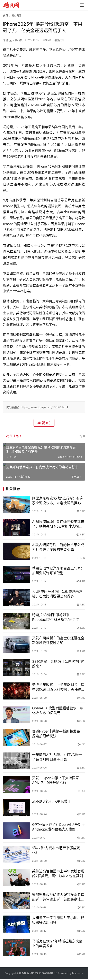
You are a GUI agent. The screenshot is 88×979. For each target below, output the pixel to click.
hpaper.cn (77, 973)
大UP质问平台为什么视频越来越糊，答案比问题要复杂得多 (57, 593)
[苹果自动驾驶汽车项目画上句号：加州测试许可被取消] (16, 574)
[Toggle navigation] (81, 5)
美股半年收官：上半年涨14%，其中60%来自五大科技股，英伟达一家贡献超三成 (58, 687)
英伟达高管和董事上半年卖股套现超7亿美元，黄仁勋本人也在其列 (58, 873)
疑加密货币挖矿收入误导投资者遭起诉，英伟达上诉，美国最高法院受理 (58, 897)
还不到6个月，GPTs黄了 (51, 801)
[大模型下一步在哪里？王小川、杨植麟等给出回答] (16, 924)
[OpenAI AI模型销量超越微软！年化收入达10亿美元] (16, 714)
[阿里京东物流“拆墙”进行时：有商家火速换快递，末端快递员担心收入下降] (16, 504)
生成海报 (15, 436)
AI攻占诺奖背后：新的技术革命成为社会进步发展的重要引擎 (58, 547)
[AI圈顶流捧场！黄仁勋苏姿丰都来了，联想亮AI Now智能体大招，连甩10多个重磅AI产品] (16, 527)
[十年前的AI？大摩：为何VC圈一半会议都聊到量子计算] (16, 761)
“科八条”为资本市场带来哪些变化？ (56, 850)
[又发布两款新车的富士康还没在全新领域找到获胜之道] (16, 644)
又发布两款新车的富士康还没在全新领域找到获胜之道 (58, 640)
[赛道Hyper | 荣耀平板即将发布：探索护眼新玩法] (16, 737)
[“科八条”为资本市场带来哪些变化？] (16, 854)
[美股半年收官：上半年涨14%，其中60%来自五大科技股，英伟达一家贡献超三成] (16, 690)
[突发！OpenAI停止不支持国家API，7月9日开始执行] (16, 784)
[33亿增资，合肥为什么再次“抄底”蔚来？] (16, 667)
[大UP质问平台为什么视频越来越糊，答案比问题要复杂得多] (16, 597)
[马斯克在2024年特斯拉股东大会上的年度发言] (16, 947)
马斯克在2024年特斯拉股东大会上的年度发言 (57, 943)
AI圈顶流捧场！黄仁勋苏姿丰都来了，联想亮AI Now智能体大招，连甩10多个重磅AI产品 (58, 524)
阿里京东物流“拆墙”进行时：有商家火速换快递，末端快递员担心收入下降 (58, 500)
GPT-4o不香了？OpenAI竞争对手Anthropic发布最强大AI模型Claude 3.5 (58, 827)
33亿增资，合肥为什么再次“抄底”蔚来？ (58, 663)
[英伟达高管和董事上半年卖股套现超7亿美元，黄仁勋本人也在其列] (16, 877)
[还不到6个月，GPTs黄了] (16, 807)
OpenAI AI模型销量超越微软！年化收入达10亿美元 (57, 710)
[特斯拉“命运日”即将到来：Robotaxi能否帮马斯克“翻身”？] (16, 621)
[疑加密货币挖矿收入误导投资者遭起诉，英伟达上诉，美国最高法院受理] (16, 900)
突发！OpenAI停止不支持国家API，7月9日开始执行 (55, 780)
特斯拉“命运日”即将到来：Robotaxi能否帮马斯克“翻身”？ (56, 617)
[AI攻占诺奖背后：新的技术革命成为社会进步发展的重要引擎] (16, 551)
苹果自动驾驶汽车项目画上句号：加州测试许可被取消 (58, 570)
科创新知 (58, 40)
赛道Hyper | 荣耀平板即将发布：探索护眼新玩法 (57, 733)
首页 (5, 15)
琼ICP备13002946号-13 (43, 973)
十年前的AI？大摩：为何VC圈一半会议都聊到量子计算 (57, 757)
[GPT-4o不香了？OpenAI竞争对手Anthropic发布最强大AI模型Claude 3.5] (16, 830)
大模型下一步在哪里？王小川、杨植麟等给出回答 (58, 920)
